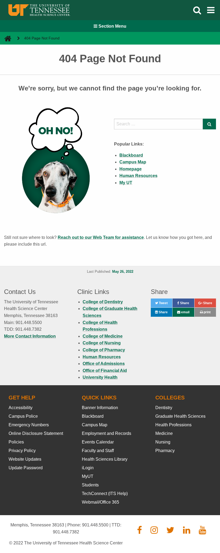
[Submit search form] (209, 124)
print (207, 312)
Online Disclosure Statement (36, 433)
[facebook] (139, 531)
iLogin (88, 467)
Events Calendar (98, 442)
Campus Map (94, 425)
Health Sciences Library (104, 459)
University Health (100, 377)
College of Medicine (103, 336)
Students (90, 485)
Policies (16, 442)
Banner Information (100, 407)
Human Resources (102, 357)
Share (186, 304)
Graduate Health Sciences (180, 416)
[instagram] (154, 531)
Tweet (165, 304)
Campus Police (23, 416)
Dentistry (163, 407)
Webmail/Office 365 (100, 502)
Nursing (162, 442)
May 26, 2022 (122, 272)
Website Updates (25, 459)
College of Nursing (102, 343)
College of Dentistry (103, 302)
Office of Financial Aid (105, 370)
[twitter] (170, 531)
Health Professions (173, 425)
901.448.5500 (95, 525)
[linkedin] (187, 531)
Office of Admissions (104, 363)
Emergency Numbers (29, 425)
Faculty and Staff (98, 450)
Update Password (26, 467)
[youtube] (202, 531)
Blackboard (93, 416)
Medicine (164, 433)
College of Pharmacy (104, 350)
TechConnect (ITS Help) (105, 493)
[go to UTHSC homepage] (6, 38)
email (184, 312)
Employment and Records (106, 433)
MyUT (87, 476)
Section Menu (111, 26)
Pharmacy (165, 450)
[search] (158, 124)
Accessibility (20, 407)
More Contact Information (30, 336)
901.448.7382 (66, 532)
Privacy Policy (22, 450)
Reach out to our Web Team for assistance (101, 237)
